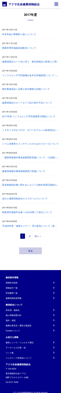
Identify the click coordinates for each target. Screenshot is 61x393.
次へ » (38, 236)
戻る (30, 250)
